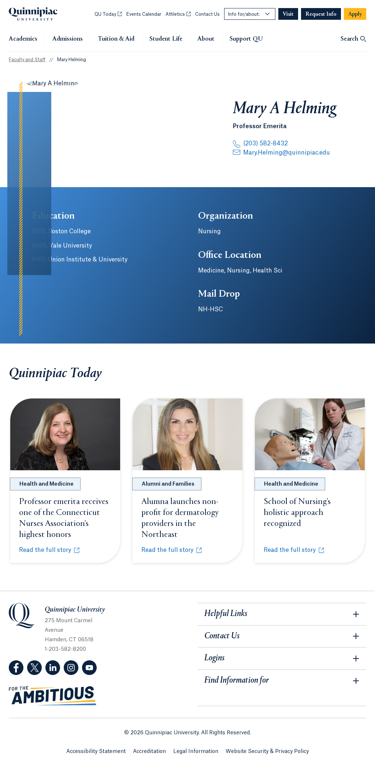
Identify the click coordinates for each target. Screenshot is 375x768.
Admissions (67, 39)
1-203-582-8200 (65, 649)
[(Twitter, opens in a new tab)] (34, 667)
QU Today (108, 14)
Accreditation (149, 751)
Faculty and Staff (27, 59)
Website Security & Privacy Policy (267, 751)
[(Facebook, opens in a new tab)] (16, 667)
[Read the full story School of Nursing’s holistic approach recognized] (310, 434)
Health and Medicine (46, 484)
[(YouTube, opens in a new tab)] (89, 667)
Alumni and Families (168, 484)
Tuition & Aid (116, 39)
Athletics (178, 14)
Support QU (246, 39)
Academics (23, 39)
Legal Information (195, 751)
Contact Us (207, 14)
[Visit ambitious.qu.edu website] (53, 696)
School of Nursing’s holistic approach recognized (297, 512)
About (206, 39)
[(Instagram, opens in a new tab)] (71, 667)
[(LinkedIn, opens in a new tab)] (52, 667)
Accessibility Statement (96, 751)
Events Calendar (143, 14)
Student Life (165, 39)
